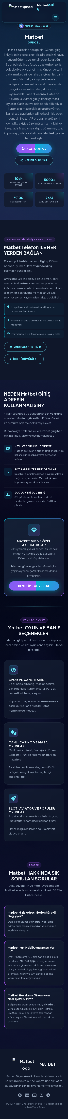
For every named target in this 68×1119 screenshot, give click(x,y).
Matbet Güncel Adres (34, 1107)
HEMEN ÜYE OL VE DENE (34, 585)
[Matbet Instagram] (41, 1095)
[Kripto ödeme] (20, 1095)
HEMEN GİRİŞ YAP (36, 160)
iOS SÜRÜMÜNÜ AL (25, 358)
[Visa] (27, 1095)
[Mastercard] (34, 1095)
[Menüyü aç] (55, 17)
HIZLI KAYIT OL (36, 148)
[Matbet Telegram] (48, 1095)
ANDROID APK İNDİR (27, 346)
